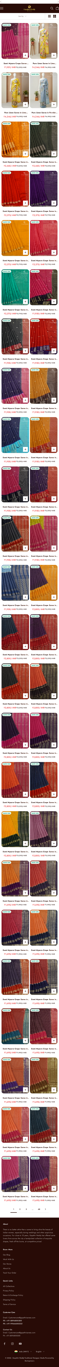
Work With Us (8, 1259)
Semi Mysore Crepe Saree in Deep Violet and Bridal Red (43, 654)
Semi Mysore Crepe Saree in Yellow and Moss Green (15, 851)
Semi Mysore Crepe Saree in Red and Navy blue (43, 999)
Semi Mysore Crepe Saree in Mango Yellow (15, 260)
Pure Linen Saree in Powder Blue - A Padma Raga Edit (44, 112)
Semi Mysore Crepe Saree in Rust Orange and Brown (43, 1098)
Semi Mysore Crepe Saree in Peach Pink (43, 260)
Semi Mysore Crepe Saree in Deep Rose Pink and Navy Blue (15, 950)
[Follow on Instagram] (12, 1343)
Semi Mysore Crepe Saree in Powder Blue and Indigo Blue (15, 605)
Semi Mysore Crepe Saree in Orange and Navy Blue (43, 950)
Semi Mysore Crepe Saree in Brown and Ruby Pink (43, 1048)
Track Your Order (9, 1272)
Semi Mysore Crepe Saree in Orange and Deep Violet (15, 901)
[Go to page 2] (45, 1209)
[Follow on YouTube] (20, 1343)
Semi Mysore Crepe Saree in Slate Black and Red (15, 359)
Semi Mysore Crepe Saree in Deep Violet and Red (43, 1196)
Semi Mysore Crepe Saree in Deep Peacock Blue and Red (43, 1147)
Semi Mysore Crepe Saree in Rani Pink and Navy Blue (15, 507)
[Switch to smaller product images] (54, 16)
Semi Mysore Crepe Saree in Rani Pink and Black (43, 309)
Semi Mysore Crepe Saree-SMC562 (15, 63)
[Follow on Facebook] (4, 1343)
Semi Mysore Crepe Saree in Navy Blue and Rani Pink (15, 408)
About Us (6, 1268)
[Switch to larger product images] (49, 16)
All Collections (8, 1286)
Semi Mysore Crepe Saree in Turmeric (15, 162)
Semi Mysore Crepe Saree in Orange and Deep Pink (15, 802)
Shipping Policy (9, 1299)
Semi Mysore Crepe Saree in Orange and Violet (15, 1098)
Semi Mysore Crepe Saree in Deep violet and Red (43, 507)
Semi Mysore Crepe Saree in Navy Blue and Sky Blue (15, 457)
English (38, 1351)
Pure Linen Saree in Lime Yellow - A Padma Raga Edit (43, 63)
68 (39, 1209)
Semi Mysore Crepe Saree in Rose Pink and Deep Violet (15, 1196)
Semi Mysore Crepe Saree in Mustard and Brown (43, 408)
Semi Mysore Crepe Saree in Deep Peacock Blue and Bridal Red (15, 654)
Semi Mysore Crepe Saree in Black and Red (15, 704)
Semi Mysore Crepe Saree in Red (15, 211)
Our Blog (6, 1254)
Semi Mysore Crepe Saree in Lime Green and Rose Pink (43, 556)
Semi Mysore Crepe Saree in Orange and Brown (43, 704)
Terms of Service (9, 1304)
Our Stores (7, 1264)
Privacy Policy (8, 1290)
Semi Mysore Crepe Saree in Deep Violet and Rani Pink (15, 753)
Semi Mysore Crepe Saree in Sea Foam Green (15, 309)
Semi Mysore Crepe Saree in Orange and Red (15, 1147)
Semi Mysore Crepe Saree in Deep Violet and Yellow (43, 605)
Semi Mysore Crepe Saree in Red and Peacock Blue (15, 1048)
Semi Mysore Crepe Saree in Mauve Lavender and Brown (43, 851)
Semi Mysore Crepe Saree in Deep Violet (43, 211)
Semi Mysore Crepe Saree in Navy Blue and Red (15, 556)
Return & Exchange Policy (13, 1295)
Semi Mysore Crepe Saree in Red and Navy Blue (43, 359)
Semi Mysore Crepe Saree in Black (43, 162)
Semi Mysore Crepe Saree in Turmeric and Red (43, 457)
